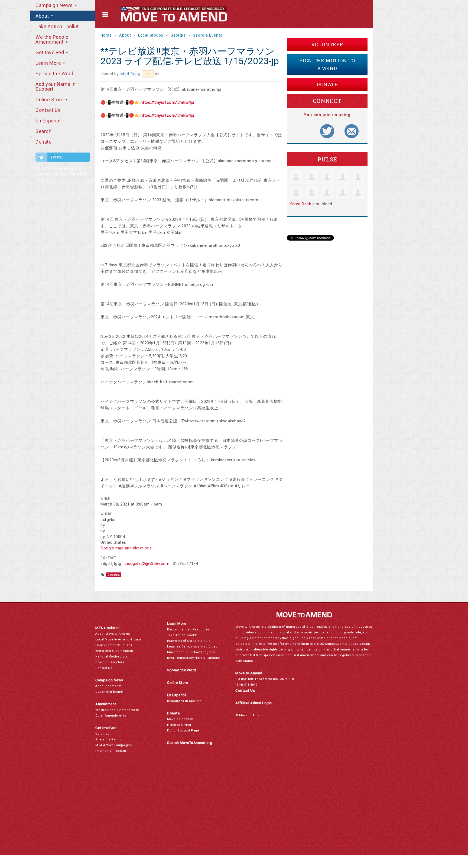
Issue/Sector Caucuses (113, 645)
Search (43, 131)
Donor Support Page (183, 730)
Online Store (50, 99)
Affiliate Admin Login (253, 703)
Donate (43, 142)
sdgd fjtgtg (130, 74)
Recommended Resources (188, 629)
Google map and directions (126, 548)
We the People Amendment (52, 39)
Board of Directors (109, 662)
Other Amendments (110, 715)
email (69, 168)
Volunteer (327, 44)
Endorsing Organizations (114, 651)
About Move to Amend (112, 634)
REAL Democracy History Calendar (193, 658)
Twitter (56, 157)
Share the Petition (109, 739)
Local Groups (150, 35)
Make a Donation (180, 719)
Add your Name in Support (55, 86)
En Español (47, 121)
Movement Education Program (191, 652)
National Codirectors (111, 656)
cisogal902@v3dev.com (147, 563)
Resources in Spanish (184, 701)
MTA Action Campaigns (113, 745)
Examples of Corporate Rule (188, 641)
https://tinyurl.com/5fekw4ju (167, 102)
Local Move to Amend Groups (118, 639)
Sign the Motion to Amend (327, 64)
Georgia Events (207, 35)
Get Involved (50, 52)
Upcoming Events (109, 692)
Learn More (48, 63)
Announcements (108, 686)
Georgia (178, 35)
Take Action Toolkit (57, 26)
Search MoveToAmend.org (189, 743)
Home (106, 35)
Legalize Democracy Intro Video (192, 646)
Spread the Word (54, 73)
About (42, 16)
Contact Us (48, 110)
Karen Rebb (300, 204)
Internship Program (110, 751)
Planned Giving (179, 725)
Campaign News (54, 5)
